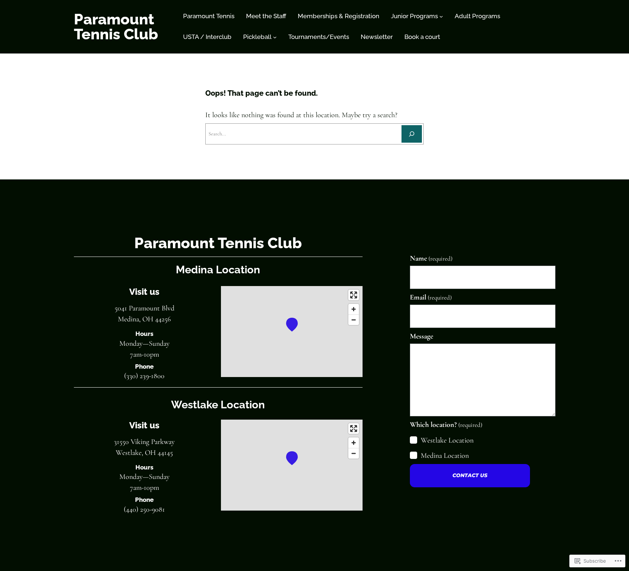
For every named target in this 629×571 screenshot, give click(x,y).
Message (421, 336)
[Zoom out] (353, 319)
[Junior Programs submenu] (441, 16)
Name (431, 258)
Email (431, 297)
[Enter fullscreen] (353, 295)
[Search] (411, 134)
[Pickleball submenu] (275, 37)
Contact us (469, 475)
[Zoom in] (353, 309)
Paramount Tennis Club (116, 26)
